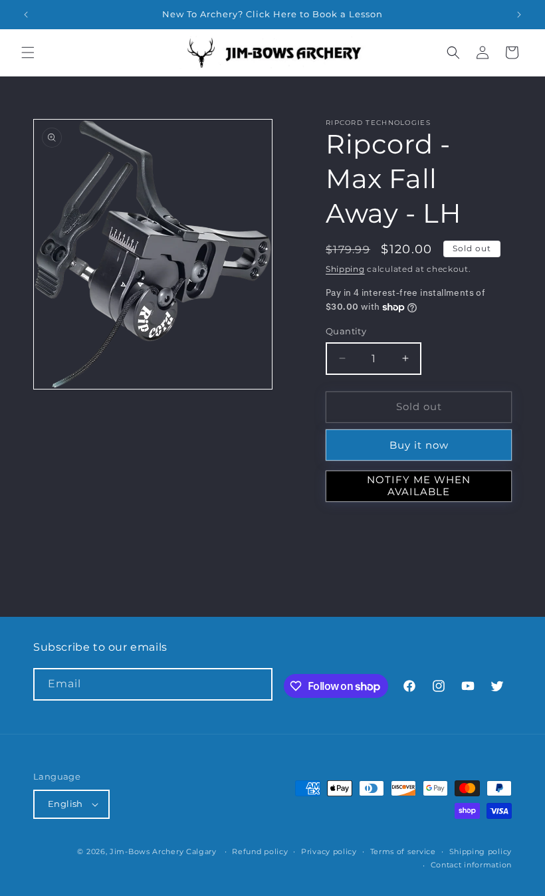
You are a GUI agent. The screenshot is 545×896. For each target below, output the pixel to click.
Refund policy (260, 851)
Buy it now (419, 445)
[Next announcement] (519, 14)
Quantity (346, 331)
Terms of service (403, 851)
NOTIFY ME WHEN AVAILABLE (419, 485)
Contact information (471, 864)
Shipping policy (480, 851)
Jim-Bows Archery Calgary (163, 851)
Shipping (345, 269)
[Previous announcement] (26, 14)
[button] (28, 52)
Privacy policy (329, 851)
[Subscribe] (256, 684)
